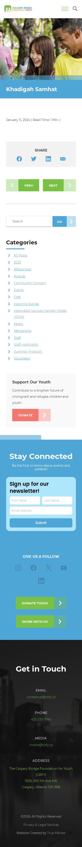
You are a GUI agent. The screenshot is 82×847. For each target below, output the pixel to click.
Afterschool (22, 269)
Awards (19, 276)
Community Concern (30, 283)
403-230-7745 (41, 719)
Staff (17, 338)
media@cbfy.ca (41, 745)
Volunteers (22, 358)
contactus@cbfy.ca (41, 697)
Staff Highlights (26, 345)
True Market (56, 833)
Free (17, 297)
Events (19, 290)
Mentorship (22, 331)
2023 (17, 262)
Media (18, 324)
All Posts (20, 255)
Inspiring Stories (26, 304)
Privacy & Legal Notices (41, 825)
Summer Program (28, 352)
